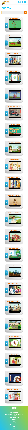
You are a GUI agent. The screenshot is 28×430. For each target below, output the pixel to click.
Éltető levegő (13, 230)
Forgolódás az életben (14, 195)
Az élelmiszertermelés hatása (16, 160)
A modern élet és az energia (15, 177)
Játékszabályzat (14, 417)
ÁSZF (14, 428)
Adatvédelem (14, 412)
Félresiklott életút (14, 106)
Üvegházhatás (13, 36)
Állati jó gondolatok (13, 124)
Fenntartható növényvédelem (16, 336)
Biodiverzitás (14, 18)
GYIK (14, 421)
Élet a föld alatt (14, 266)
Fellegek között (14, 248)
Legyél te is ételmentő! (14, 390)
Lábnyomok (13, 354)
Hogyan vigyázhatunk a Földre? (16, 71)
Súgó (14, 426)
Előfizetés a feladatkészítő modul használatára (14, 415)
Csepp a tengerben (13, 213)
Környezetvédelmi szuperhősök (16, 319)
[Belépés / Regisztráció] (21, 2)
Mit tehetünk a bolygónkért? (16, 89)
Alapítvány (14, 423)
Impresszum (14, 411)
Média (14, 419)
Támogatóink (14, 425)
